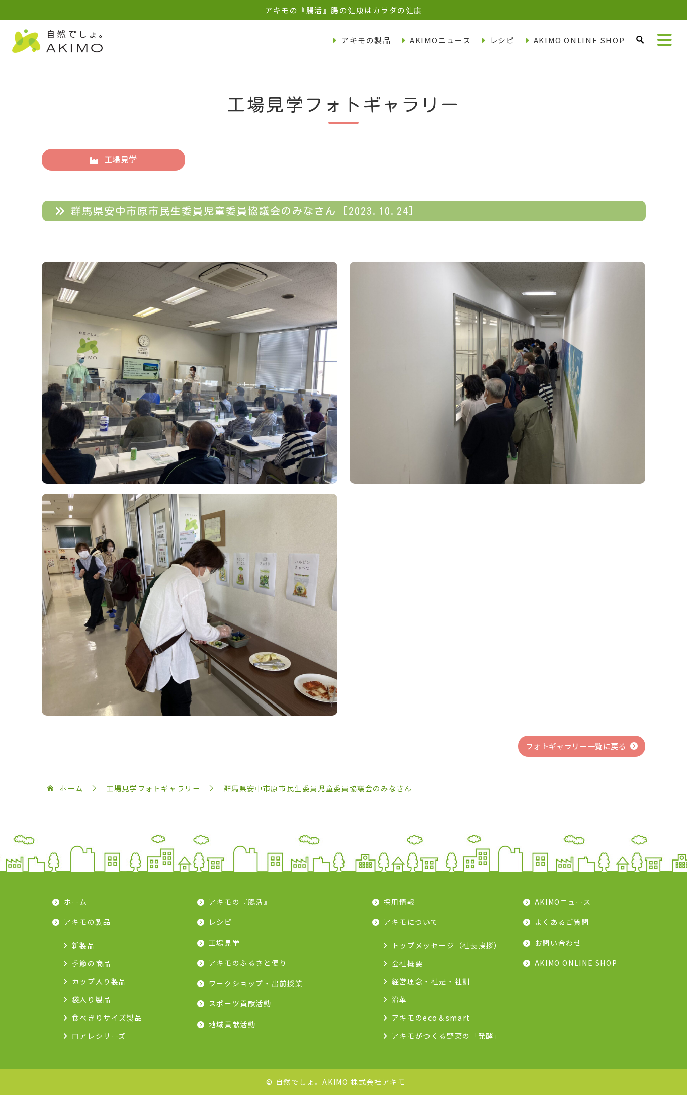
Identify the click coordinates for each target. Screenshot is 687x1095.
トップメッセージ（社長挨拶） (447, 945)
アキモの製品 (366, 40)
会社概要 (407, 963)
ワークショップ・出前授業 (256, 983)
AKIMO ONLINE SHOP (579, 40)
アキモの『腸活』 (240, 902)
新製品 (84, 945)
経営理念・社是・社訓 (431, 981)
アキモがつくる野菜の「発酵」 (447, 1036)
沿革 (399, 999)
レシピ (502, 40)
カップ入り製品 (99, 981)
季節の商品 (91, 963)
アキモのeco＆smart (431, 1017)
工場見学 (120, 159)
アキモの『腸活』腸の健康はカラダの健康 (343, 10)
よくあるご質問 (562, 922)
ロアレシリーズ (99, 1036)
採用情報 (399, 902)
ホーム (76, 902)
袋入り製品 (91, 999)
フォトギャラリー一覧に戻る (576, 746)
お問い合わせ (558, 942)
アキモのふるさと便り (248, 963)
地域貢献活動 (232, 1024)
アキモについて (411, 922)
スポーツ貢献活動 (240, 1003)
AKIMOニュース (440, 40)
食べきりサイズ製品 (107, 1017)
